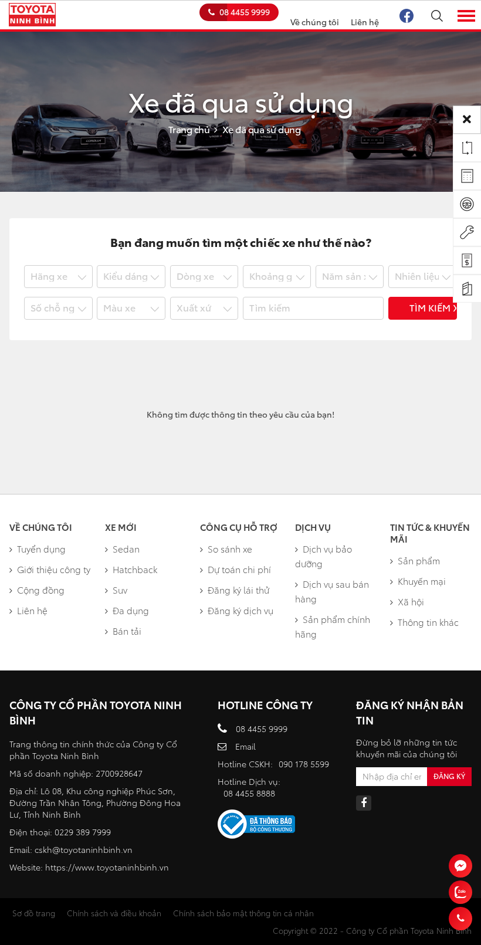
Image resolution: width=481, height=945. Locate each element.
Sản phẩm (419, 560)
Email (245, 746)
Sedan (126, 548)
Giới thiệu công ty (53, 569)
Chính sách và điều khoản (114, 912)
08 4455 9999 (244, 12)
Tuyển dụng (41, 548)
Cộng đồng (41, 589)
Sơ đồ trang (33, 912)
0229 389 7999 (83, 832)
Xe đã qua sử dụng (261, 129)
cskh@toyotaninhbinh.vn (84, 849)
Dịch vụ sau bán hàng (332, 591)
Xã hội (411, 601)
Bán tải (127, 630)
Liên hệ (365, 22)
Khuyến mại (422, 580)
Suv (120, 589)
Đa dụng (131, 610)
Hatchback (135, 569)
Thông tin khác (428, 621)
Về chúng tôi (314, 22)
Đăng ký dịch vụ (240, 610)
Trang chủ (189, 129)
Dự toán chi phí (239, 569)
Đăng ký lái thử (238, 589)
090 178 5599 (304, 764)
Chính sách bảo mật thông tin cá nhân (243, 912)
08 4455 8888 (249, 793)
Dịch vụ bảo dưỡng (323, 556)
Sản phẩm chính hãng (332, 626)
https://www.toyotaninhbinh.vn (107, 867)
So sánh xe (230, 548)
